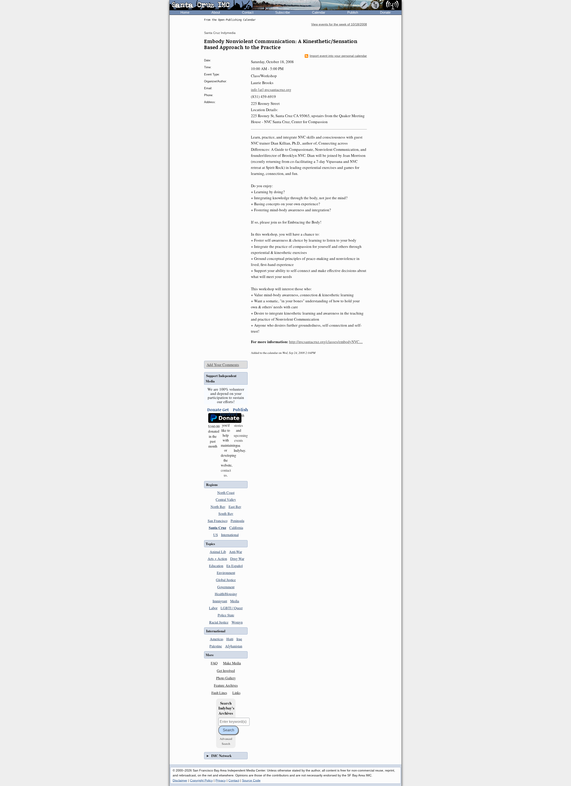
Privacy (220, 780)
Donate (385, 12)
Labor (213, 608)
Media (234, 601)
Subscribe (282, 12)
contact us (226, 472)
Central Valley (226, 499)
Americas (216, 639)
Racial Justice (218, 622)
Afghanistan (233, 646)
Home (184, 12)
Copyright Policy (201, 780)
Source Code (251, 780)
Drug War (237, 558)
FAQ (214, 663)
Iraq (239, 639)
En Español (234, 565)
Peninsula (237, 520)
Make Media (232, 663)
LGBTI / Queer (232, 608)
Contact (247, 12)
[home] (211, 5)
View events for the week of (339, 24)
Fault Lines (219, 692)
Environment (226, 572)
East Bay (235, 506)
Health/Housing (226, 593)
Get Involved (226, 670)
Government (225, 587)
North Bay (218, 506)
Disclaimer (180, 780)
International (230, 534)
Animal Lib (218, 551)
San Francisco (218, 520)
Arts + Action (217, 558)
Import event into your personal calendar (338, 56)
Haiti (229, 639)
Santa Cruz (217, 527)
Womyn (237, 622)
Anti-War (235, 551)
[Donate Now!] (213, 418)
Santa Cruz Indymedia (220, 33)
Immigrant (220, 601)
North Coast (225, 492)
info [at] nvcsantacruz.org (271, 89)
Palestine (215, 646)
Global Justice (226, 579)
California (236, 527)
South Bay (225, 513)
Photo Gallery (226, 678)
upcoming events (241, 438)
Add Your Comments (223, 364)
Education (216, 565)
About (215, 12)
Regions (212, 484)
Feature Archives (226, 685)
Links (236, 692)
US (215, 534)
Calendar (318, 12)
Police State (226, 615)
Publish (352, 12)
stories (238, 423)
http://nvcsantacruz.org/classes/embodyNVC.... (326, 341)
